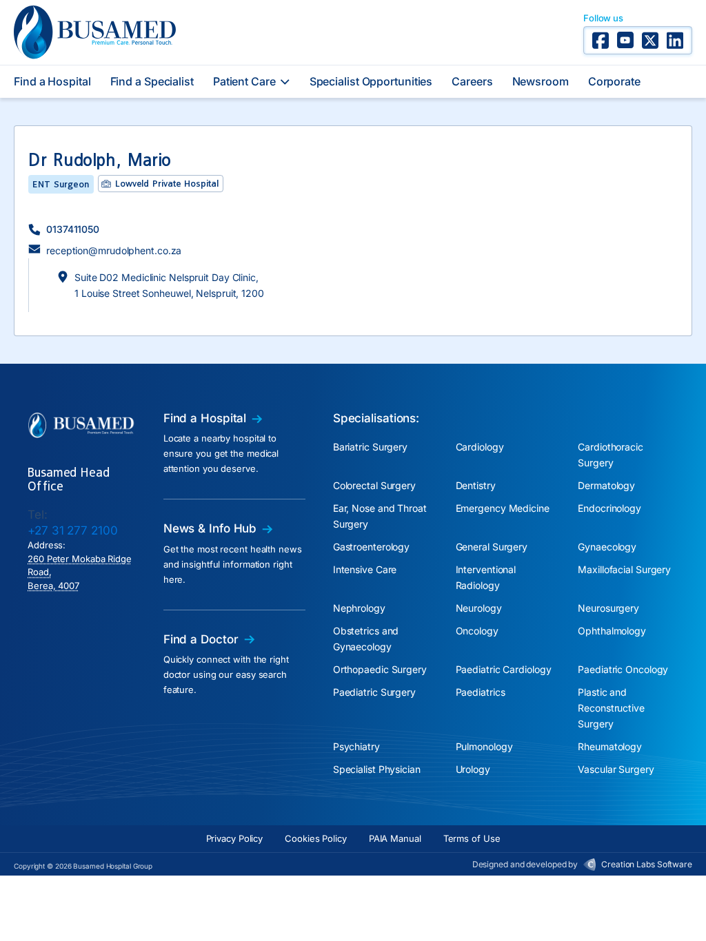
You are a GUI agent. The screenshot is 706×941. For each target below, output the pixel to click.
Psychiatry (356, 746)
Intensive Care (365, 569)
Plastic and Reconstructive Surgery (611, 708)
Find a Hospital (52, 81)
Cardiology (480, 447)
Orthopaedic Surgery (380, 669)
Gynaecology (607, 546)
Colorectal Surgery (374, 485)
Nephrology (359, 608)
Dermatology (606, 485)
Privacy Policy (234, 838)
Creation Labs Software (646, 864)
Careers (472, 81)
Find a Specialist (152, 81)
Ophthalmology (612, 631)
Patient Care (244, 81)
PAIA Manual (395, 838)
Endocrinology (609, 508)
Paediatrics (480, 692)
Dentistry (476, 485)
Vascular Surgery (616, 769)
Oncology (477, 631)
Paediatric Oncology (623, 669)
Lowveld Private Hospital (167, 183)
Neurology (479, 608)
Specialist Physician (377, 769)
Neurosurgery (608, 608)
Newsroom (540, 81)
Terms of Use (472, 838)
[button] (63, 229)
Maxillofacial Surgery (624, 569)
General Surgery (492, 546)
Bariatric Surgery (370, 447)
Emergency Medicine (502, 508)
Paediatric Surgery (374, 692)
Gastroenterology (371, 546)
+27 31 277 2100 (73, 530)
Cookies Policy (316, 838)
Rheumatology (610, 746)
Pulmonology (484, 746)
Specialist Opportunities (371, 81)
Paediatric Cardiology (504, 669)
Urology (473, 769)
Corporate (614, 81)
